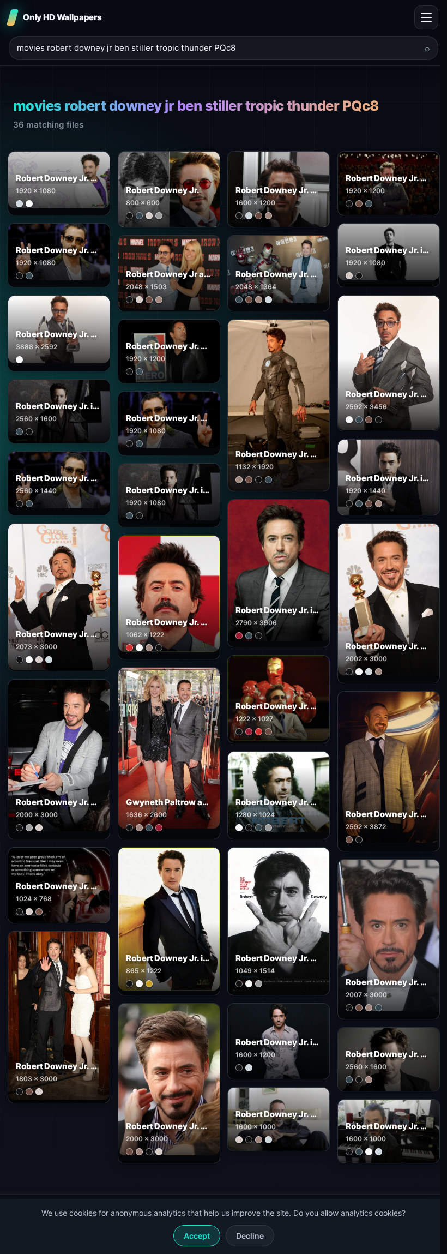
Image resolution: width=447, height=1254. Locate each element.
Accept (197, 1235)
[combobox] (217, 48)
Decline (250, 1235)
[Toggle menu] (426, 17)
